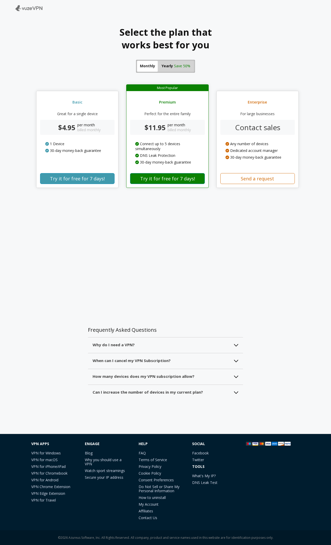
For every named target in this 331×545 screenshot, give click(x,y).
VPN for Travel (43, 500)
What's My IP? (204, 476)
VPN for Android (44, 480)
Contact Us (148, 518)
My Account (149, 504)
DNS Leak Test (204, 483)
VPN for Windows (46, 453)
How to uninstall (152, 498)
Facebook (200, 453)
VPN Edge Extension (48, 493)
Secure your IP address (104, 477)
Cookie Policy (150, 473)
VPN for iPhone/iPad (48, 467)
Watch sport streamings (105, 471)
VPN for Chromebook (49, 473)
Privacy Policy (150, 467)
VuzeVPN (19, 6)
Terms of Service (153, 460)
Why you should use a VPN (103, 462)
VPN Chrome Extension (50, 487)
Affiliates (146, 511)
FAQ (142, 453)
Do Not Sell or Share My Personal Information (159, 489)
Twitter (198, 460)
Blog (89, 453)
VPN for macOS (44, 460)
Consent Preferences (156, 480)
